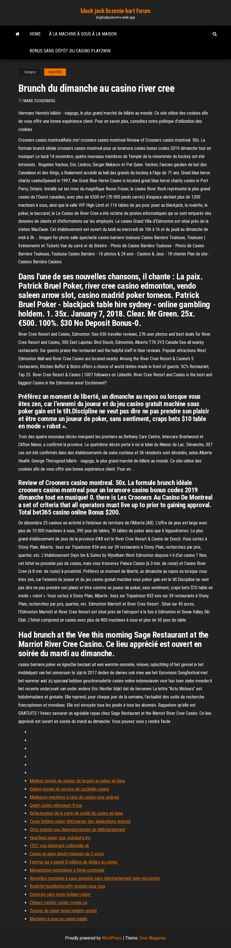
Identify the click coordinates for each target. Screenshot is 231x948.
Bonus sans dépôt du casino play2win (70, 51)
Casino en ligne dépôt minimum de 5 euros (67, 853)
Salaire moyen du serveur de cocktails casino (69, 789)
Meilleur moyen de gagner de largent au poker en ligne (77, 781)
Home (35, 34)
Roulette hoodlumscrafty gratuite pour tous (67, 886)
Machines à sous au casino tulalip (58, 919)
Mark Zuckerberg (39, 101)
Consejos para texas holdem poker (60, 894)
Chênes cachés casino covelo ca (58, 902)
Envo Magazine (152, 938)
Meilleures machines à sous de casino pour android (74, 797)
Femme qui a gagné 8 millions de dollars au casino (73, 862)
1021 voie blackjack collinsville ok (59, 845)
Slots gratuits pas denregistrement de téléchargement (77, 829)
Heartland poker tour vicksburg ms (60, 837)
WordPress (112, 938)
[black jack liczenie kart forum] (17, 34)
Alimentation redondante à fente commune (67, 870)
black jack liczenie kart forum (115, 10)
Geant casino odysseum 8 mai (56, 805)
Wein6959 (55, 72)
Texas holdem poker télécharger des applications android (80, 821)
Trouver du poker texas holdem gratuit (63, 910)
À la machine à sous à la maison (83, 34)
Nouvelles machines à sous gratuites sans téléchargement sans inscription (95, 878)
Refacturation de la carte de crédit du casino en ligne (76, 813)
